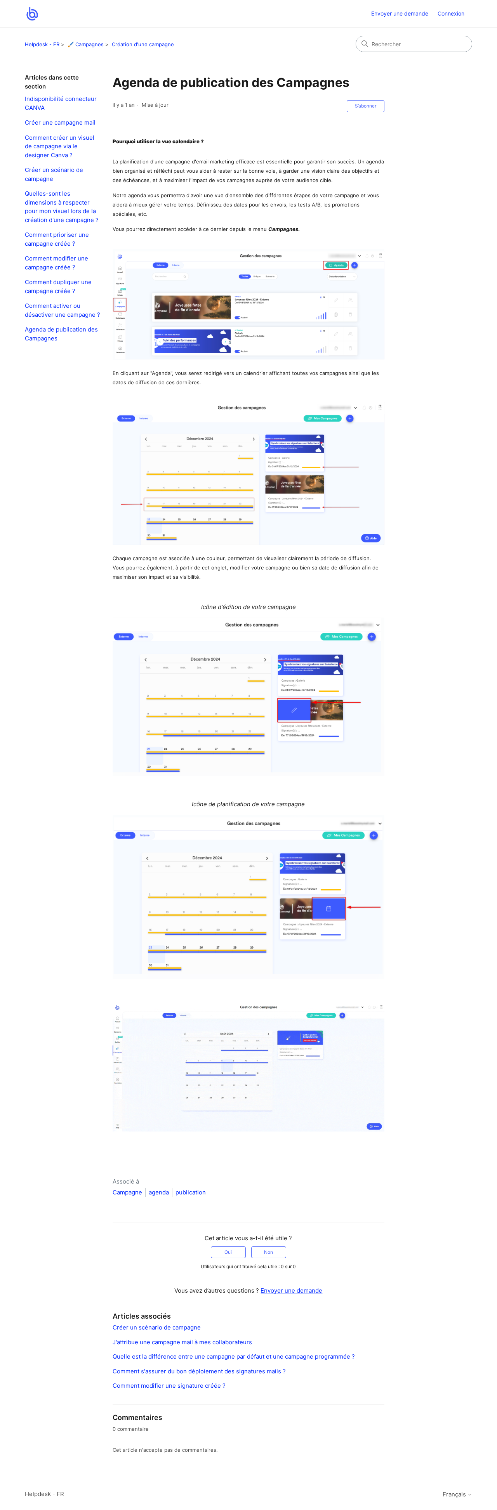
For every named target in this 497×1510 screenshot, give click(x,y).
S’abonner (365, 106)
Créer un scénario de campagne (54, 174)
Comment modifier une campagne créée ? (56, 263)
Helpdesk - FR (42, 44)
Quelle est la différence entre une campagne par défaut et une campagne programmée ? (234, 1356)
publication (191, 1192)
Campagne (127, 1192)
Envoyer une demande (399, 13)
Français (455, 1494)
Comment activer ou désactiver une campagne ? (62, 310)
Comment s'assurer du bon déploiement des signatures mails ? (199, 1371)
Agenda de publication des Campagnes (61, 334)
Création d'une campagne (143, 44)
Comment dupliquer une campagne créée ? (58, 286)
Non (268, 1252)
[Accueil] (32, 14)
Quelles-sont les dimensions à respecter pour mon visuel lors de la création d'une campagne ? (62, 207)
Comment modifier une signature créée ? (169, 1385)
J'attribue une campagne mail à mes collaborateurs (182, 1342)
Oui (228, 1252)
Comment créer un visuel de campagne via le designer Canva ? (59, 146)
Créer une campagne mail (60, 122)
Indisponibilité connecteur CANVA (61, 103)
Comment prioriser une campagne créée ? (57, 239)
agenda (159, 1192)
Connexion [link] (451, 13)
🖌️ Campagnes (86, 44)
